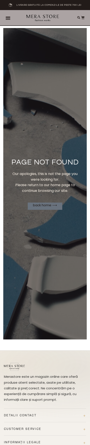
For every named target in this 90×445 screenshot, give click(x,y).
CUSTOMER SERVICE (22, 429)
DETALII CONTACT (20, 415)
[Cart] (83, 17)
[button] (7, 17)
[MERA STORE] (14, 367)
